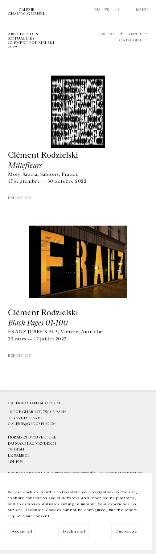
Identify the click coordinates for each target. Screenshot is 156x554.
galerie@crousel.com (32, 424)
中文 (117, 10)
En (97, 10)
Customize (126, 531)
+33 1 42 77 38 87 (28, 418)
